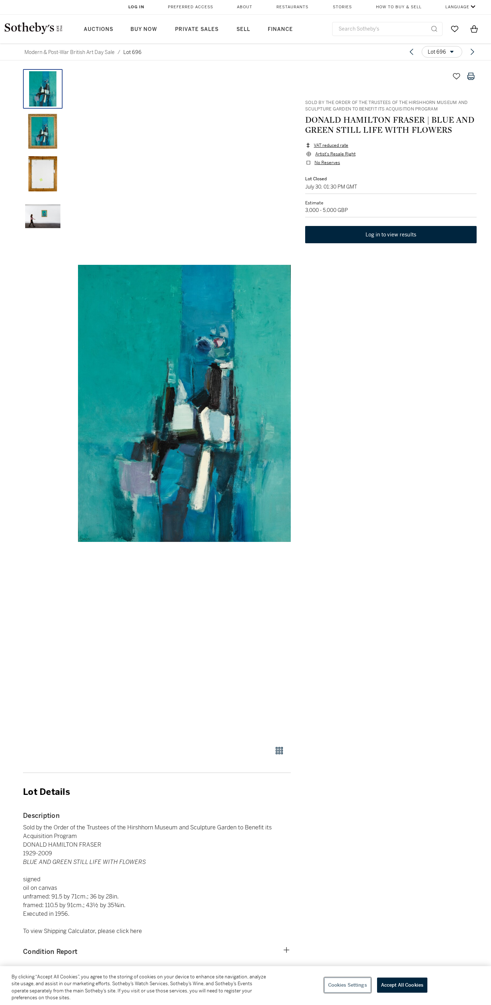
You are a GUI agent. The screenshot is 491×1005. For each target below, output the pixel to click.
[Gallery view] (279, 750)
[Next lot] (472, 52)
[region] (245, 985)
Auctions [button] (98, 29)
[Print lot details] (471, 76)
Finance (280, 29)
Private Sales (197, 29)
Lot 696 (132, 52)
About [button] (244, 7)
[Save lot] (456, 76)
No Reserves (327, 163)
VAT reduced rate (331, 145)
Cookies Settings (347, 985)
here (136, 931)
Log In (136, 7)
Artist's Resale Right (335, 154)
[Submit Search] (434, 29)
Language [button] (457, 7)
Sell (243, 29)
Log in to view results (391, 234)
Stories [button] (342, 7)
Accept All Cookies (402, 985)
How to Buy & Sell (399, 7)
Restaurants (292, 7)
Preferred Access (190, 7)
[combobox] (387, 29)
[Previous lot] (411, 52)
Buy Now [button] (143, 29)
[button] (184, 403)
